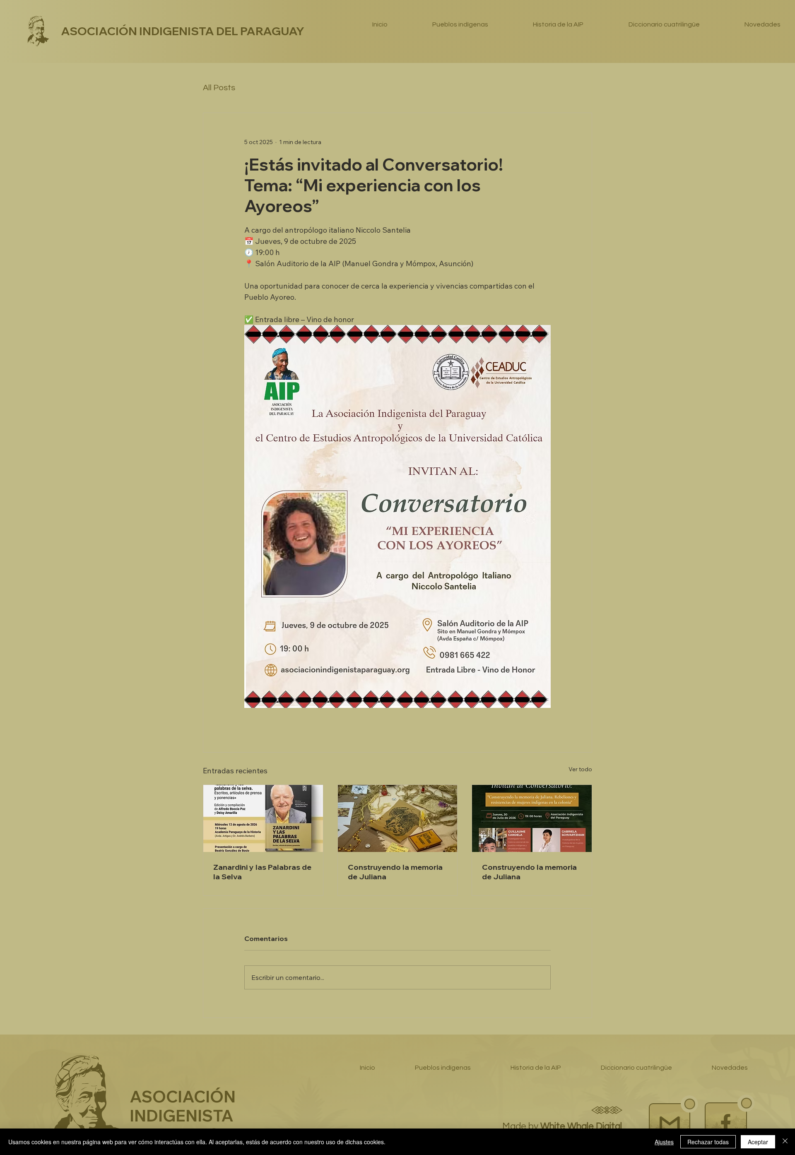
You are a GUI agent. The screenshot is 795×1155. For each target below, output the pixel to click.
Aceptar (758, 1142)
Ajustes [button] (664, 1142)
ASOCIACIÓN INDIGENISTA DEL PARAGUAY (182, 31)
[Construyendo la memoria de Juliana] (398, 818)
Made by (563, 1126)
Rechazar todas (708, 1142)
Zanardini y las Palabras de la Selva (262, 871)
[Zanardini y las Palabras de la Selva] (263, 818)
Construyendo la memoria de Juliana (395, 871)
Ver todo (580, 769)
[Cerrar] (785, 1141)
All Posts (219, 88)
